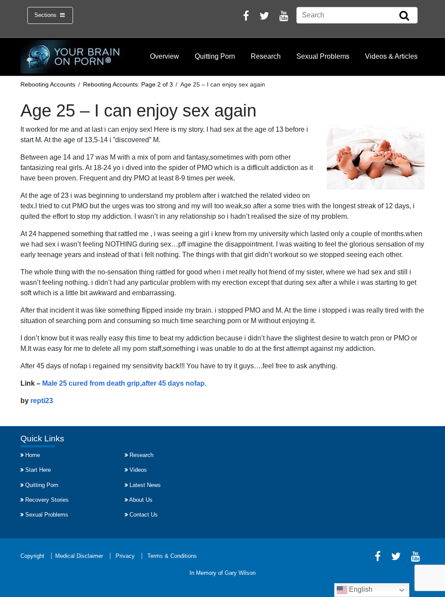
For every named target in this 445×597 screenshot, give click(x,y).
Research (266, 56)
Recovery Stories (47, 500)
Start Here (38, 470)
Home (32, 455)
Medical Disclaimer (79, 556)
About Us (141, 500)
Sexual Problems (322, 56)
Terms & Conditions (172, 556)
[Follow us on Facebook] (246, 17)
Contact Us (144, 514)
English (359, 589)
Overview (164, 56)
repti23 (41, 400)
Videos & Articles (391, 56)
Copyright (32, 556)
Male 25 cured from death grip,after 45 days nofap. (124, 383)
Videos (138, 470)
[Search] (404, 16)
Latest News (145, 485)
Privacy (125, 556)
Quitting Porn (215, 56)
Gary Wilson (240, 573)
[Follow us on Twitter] (264, 17)
